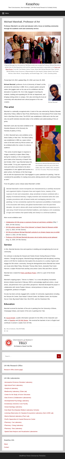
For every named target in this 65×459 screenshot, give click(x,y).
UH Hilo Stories (23, 320)
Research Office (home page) (13, 369)
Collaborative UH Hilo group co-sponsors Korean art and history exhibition (29, 222)
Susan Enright (10, 318)
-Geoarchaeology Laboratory (13, 407)
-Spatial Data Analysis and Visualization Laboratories (20, 431)
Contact (6, 447)
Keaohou (32, 4)
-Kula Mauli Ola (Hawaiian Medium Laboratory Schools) (21, 410)
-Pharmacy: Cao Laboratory (13, 422)
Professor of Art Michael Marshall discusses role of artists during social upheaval (31, 237)
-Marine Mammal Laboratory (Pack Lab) (16, 416)
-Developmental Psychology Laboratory (16, 401)
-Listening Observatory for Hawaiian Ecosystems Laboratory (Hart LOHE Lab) (28, 413)
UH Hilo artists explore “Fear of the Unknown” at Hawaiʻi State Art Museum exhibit (32, 227)
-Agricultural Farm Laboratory (13, 385)
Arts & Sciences (10, 328)
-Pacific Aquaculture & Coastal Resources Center (19, 419)
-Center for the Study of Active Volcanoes (17, 394)
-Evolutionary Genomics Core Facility (16, 404)
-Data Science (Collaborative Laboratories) (17, 397)
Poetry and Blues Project (28, 273)
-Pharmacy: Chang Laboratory (13, 425)
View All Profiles (20, 328)
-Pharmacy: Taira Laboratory (13, 428)
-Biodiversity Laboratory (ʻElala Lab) (15, 391)
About (6, 444)
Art (7, 331)
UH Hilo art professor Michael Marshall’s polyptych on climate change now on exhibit (32, 232)
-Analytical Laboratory (11, 388)
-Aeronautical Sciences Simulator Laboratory (18, 382)
